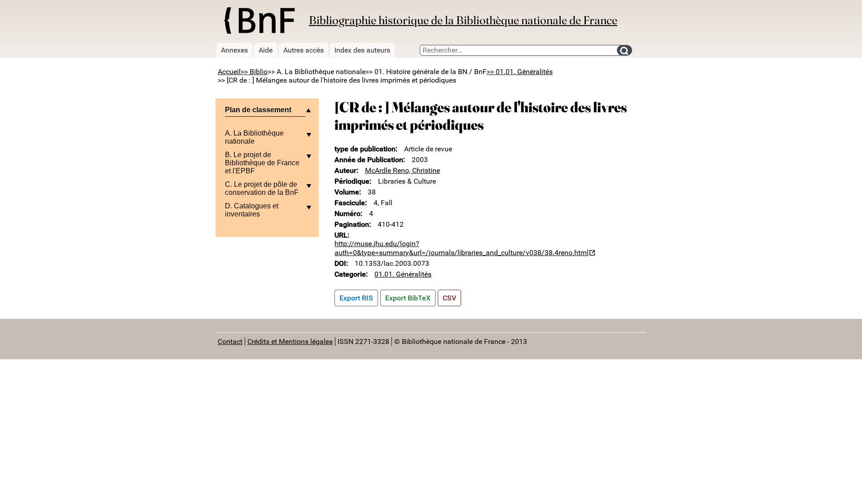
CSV (449, 298)
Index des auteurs (362, 50)
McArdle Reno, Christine (402, 170)
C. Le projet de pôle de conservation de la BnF (262, 188)
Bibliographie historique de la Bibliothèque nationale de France (463, 20)
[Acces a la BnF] (258, 22)
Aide (266, 50)
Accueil (229, 71)
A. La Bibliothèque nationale (254, 137)
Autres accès (303, 50)
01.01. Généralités (402, 274)
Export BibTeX (408, 298)
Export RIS (356, 298)
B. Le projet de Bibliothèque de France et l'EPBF (262, 163)
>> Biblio (254, 71)
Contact (230, 341)
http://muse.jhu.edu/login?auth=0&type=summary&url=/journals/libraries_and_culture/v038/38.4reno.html (461, 248)
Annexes (234, 50)
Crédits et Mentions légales (290, 341)
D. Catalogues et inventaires (251, 210)
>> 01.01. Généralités (520, 71)
